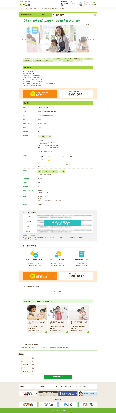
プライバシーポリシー (65, 386)
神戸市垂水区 (46, 347)
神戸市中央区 (32, 347)
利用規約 (42, 386)
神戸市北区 (39, 347)
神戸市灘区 (59, 347)
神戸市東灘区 (53, 347)
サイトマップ (82, 386)
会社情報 (22, 386)
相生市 (26, 347)
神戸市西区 (65, 347)
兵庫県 (22, 347)
